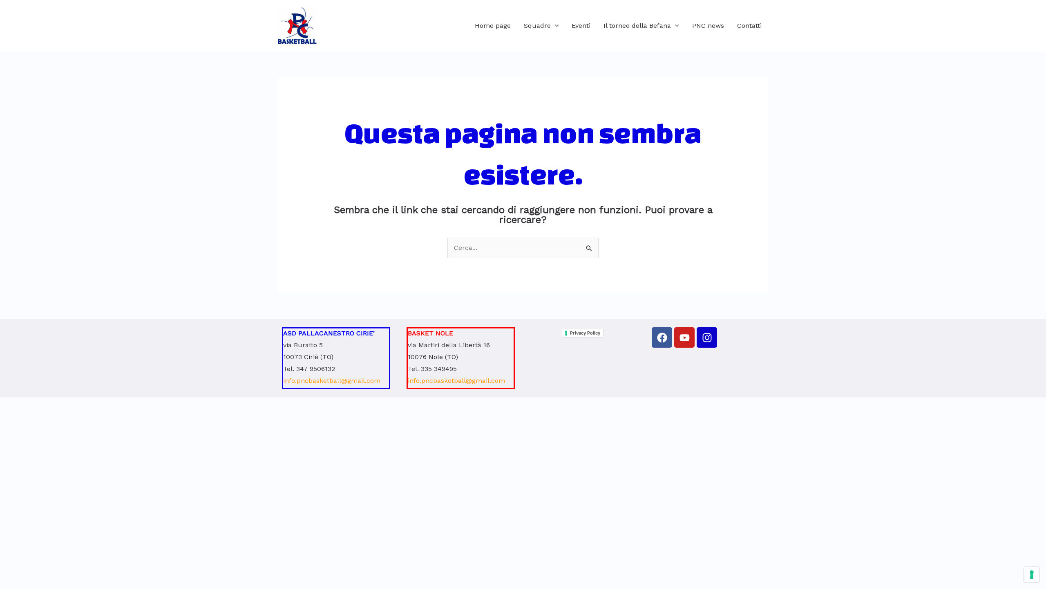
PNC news (708, 25)
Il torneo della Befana (637, 25)
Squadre (537, 25)
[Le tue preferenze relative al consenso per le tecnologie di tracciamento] (1031, 574)
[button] (555, 25)
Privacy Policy (585, 333)
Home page (493, 25)
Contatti (749, 25)
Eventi (581, 25)
